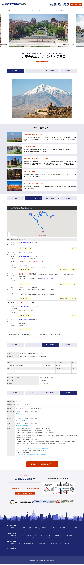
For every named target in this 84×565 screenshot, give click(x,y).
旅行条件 (68, 70)
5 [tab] (45, 48)
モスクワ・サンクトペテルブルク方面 (17, 527)
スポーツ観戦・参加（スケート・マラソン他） (19, 537)
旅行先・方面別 (13, 535)
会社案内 (51, 550)
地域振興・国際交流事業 (28, 543)
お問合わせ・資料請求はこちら (42, 464)
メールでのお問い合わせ (25, 493)
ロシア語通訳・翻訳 (41, 543)
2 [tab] (39, 48)
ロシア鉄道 (26, 550)
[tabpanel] (42, 30)
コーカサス (38, 61)
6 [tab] (47, 48)
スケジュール (32, 70)
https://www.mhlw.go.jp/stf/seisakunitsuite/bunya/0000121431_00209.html (33, 448)
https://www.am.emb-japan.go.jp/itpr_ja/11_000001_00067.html (31, 454)
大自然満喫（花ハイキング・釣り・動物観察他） (64, 535)
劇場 (33, 550)
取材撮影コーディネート (15, 543)
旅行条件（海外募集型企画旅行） (23, 425)
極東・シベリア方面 (33, 527)
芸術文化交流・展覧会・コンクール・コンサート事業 (59, 543)
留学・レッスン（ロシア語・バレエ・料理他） (41, 537)
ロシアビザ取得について (15, 550)
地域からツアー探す (11, 525)
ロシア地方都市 (44, 527)
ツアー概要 (14, 70)
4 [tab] (43, 48)
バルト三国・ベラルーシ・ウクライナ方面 (68, 527)
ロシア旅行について (11, 548)
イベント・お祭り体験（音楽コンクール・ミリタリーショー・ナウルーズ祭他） (35, 535)
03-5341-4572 (33, 488)
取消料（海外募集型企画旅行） (22, 420)
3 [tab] (41, 48)
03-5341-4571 (17, 488)
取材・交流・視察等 (11, 541)
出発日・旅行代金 (50, 70)
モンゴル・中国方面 (52, 528)
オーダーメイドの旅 (11, 533)
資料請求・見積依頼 (41, 550)
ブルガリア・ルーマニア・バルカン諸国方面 (35, 528)
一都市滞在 (45, 61)
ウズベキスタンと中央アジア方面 (16, 528)
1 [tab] (37, 48)
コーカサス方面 (53, 527)
